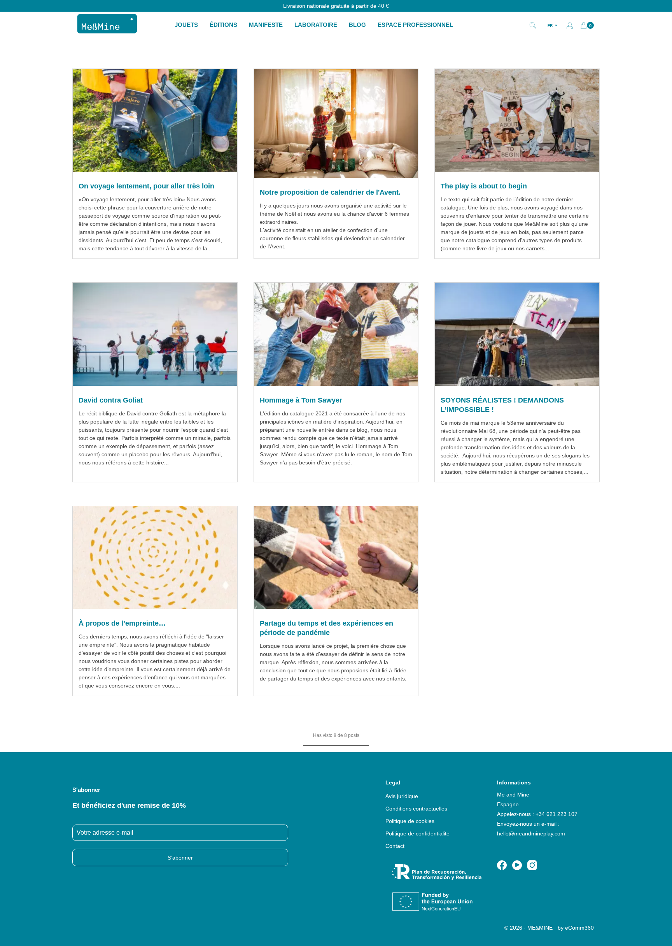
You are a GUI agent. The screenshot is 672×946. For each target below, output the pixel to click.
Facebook (502, 865)
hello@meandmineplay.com (531, 833)
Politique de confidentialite (417, 833)
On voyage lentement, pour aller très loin (146, 186)
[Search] (533, 24)
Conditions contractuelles (416, 808)
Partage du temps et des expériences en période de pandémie (326, 628)
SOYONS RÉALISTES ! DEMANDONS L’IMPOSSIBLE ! (502, 404)
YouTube (517, 865)
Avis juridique (401, 796)
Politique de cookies (409, 821)
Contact (394, 846)
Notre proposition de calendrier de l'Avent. (330, 192)
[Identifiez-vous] (570, 25)
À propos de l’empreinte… (122, 623)
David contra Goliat (111, 400)
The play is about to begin (484, 186)
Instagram (532, 865)
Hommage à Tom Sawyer (301, 400)
